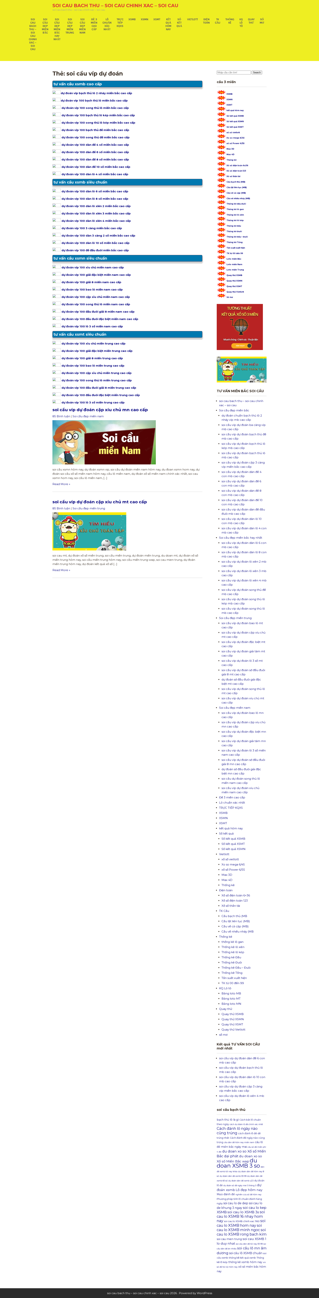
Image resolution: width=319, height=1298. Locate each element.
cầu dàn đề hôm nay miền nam (239, 1142)
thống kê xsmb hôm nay (245, 1262)
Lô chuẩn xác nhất (107, 24)
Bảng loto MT (231, 998)
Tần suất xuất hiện (236, 248)
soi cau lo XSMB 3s (243, 1212)
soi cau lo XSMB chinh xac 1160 (242, 1221)
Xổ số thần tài (233, 176)
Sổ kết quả (179, 23)
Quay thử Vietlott (235, 292)
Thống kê (229, 21)
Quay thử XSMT (234, 286)
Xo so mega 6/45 (235, 138)
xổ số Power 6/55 (235, 143)
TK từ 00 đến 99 (235, 253)
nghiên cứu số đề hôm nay (248, 1194)
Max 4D (230, 154)
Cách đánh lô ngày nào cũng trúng (237, 1130)
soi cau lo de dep (235, 1203)
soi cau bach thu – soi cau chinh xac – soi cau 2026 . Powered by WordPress (159, 1293)
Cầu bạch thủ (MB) (236, 182)
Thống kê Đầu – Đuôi (237, 237)
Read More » (61, 484)
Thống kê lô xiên (235, 215)
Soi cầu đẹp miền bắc (45, 26)
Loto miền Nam (234, 264)
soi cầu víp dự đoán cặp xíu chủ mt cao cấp (99, 501)
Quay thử (251, 21)
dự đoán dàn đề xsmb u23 (240, 1181)
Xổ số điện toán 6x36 (237, 165)
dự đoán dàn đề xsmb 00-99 (233, 1176)
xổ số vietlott (233, 132)
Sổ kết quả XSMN (235, 121)
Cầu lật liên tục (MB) (237, 187)
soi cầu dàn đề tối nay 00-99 (249, 1244)
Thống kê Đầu (234, 226)
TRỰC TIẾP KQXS (120, 23)
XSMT (156, 19)
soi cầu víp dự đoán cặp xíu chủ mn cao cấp (100, 409)
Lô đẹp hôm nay (249, 1190)
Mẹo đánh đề (226, 1194)
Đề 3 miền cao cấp (94, 24)
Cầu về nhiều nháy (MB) (238, 198)
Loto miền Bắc (234, 259)
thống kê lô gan (232, 942)
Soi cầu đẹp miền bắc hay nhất (57, 29)
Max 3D (230, 149)
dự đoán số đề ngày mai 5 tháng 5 (239, 1185)
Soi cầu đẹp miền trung (70, 26)
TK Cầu (217, 21)
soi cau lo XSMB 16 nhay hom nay (241, 1216)
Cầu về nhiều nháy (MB (238, 931)
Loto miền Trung (235, 270)
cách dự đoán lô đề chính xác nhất (246, 1124)
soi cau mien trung (229, 1239)
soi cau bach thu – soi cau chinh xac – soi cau (115, 5)
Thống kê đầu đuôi (236, 204)
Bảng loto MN (231, 1003)
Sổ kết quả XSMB (235, 116)
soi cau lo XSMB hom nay (241, 1223)
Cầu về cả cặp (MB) (236, 193)
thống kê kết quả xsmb (242, 1257)
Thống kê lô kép (235, 220)
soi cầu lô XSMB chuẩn (245, 1253)
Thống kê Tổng (235, 242)
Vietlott (192, 19)
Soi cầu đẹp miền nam (82, 26)
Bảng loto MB (231, 993)
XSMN (144, 19)
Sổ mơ (230, 297)
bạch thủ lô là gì (228, 1119)
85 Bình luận (61, 416)
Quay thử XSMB (234, 275)
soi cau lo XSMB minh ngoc (239, 1227)
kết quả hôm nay (168, 24)
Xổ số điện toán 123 (236, 171)
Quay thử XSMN (234, 281)
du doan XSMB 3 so (238, 1163)
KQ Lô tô (241, 23)
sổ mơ (262, 21)
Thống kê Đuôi (234, 231)
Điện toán (206, 21)
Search (257, 72)
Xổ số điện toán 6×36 (236, 895)
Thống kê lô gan (235, 209)
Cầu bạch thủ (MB (234, 916)
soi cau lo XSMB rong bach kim (242, 1232)
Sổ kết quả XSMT (235, 127)
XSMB (132, 19)
